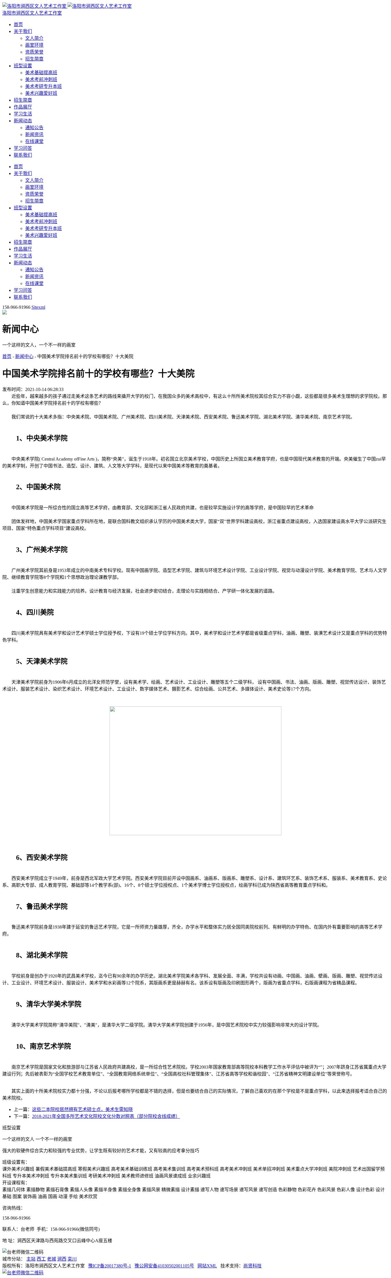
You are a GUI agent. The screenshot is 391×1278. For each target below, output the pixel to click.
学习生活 (23, 113)
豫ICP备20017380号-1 (109, 1265)
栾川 (72, 1259)
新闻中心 (24, 356)
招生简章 (34, 58)
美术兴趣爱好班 (41, 93)
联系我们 (23, 155)
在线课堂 (34, 141)
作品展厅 (23, 107)
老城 (51, 1259)
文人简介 (34, 38)
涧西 (61, 1259)
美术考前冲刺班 (41, 79)
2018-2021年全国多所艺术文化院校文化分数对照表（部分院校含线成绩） (106, 1116)
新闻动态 (23, 120)
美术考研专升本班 (43, 86)
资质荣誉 (34, 52)
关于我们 (23, 31)
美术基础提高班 (41, 72)
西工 (41, 1259)
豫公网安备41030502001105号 (164, 1265)
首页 (18, 24)
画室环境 (34, 45)
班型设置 (23, 65)
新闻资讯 (34, 134)
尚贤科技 (252, 1265)
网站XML (207, 1265)
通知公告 (34, 127)
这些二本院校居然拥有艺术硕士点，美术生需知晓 (82, 1109)
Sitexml (38, 307)
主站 (30, 1259)
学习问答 (23, 148)
